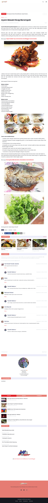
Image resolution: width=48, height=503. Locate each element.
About (20, 501)
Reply (5, 267)
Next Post (44, 352)
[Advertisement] (24, 7)
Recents (24, 395)
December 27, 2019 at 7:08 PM (41, 300)
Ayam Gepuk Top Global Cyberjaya (22, 249)
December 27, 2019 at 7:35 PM (42, 321)
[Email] (21, 233)
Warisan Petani (8, 292)
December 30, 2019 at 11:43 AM (41, 329)
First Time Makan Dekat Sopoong (6, 249)
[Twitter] (13, 233)
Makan (5, 17)
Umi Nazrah (7, 307)
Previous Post (4, 352)
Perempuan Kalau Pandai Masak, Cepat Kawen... (17, 13)
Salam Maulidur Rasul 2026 (8, 430)
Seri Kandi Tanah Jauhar (11, 264)
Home (2, 17)
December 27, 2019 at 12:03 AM (41, 306)
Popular (9, 395)
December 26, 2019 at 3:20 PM (41, 292)
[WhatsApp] (18, 233)
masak (14, 229)
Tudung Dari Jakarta (6, 438)
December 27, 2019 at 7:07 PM (42, 272)
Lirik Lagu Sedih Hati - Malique (13, 414)
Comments (39, 395)
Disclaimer (25, 501)
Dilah (5, 278)
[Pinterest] (15, 233)
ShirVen (6, 321)
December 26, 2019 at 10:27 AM (41, 263)
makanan (10, 229)
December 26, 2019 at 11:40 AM (41, 278)
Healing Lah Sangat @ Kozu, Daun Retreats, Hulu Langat (38, 249)
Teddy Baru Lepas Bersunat (8, 434)
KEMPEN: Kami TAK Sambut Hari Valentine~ (16, 409)
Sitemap (31, 501)
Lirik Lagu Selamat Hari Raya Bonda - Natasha (17, 398)
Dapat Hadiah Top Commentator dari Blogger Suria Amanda (21, 38)
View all (44, 236)
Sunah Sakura (12, 272)
